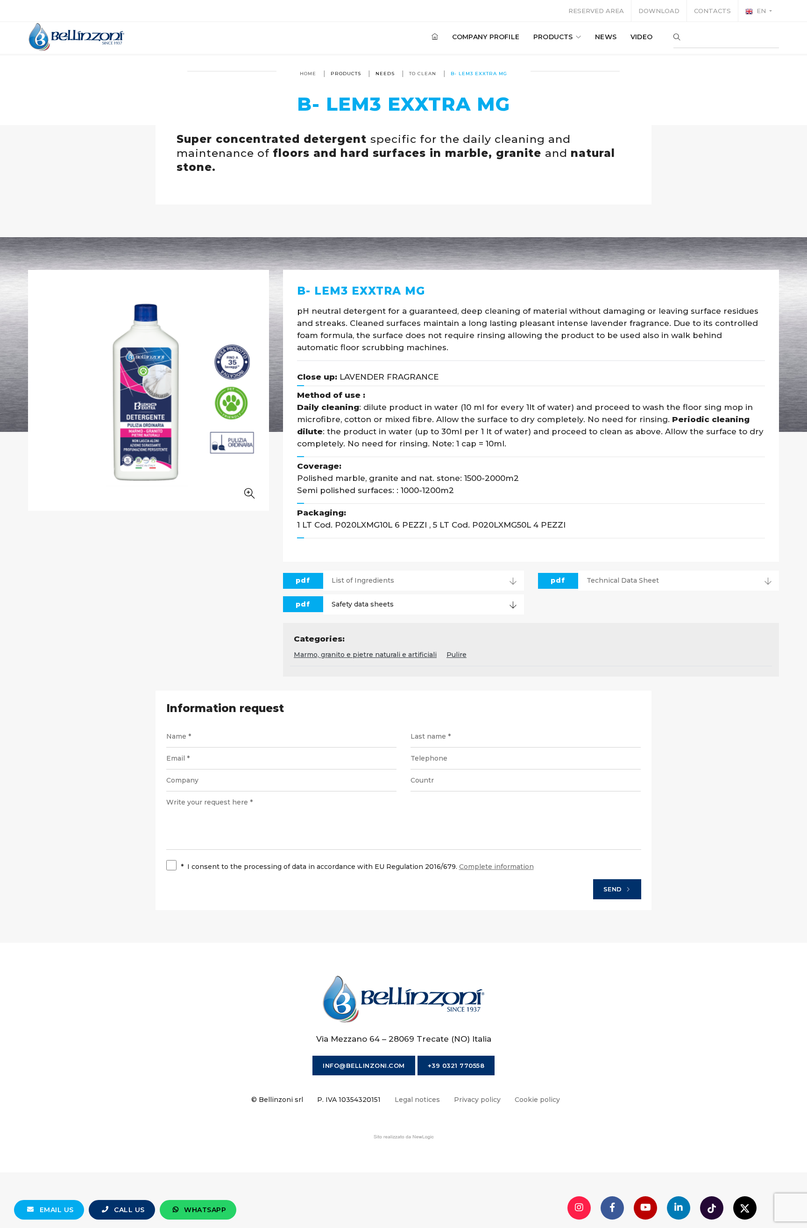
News (605, 37)
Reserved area (596, 10)
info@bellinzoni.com (364, 1065)
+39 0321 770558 (456, 1065)
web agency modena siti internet (404, 1137)
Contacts (712, 10)
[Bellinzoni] (77, 37)
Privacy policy (477, 1099)
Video (641, 37)
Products (554, 37)
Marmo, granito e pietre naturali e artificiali (365, 654)
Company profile (485, 37)
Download (659, 10)
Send (613, 889)
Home (308, 74)
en (761, 10)
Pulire (456, 654)
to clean (422, 74)
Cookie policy (537, 1099)
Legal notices (417, 1099)
